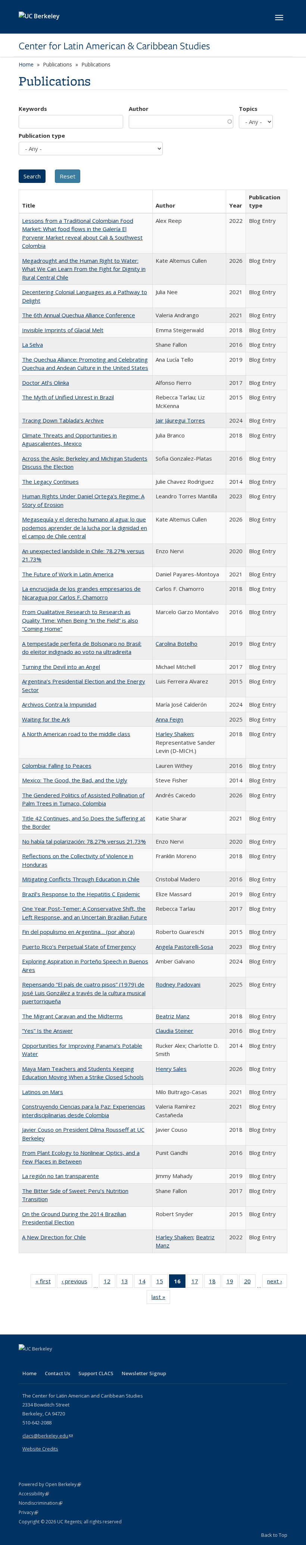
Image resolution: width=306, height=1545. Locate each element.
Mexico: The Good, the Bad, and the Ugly (74, 780)
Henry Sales (171, 1068)
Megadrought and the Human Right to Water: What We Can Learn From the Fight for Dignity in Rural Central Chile (84, 269)
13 (127, 1282)
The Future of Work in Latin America (67, 574)
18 (215, 1282)
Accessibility (34, 1494)
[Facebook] (25, 1361)
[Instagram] (69, 1361)
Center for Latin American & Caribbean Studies (114, 46)
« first (45, 1282)
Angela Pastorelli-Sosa (184, 946)
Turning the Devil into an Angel (61, 666)
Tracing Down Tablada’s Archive (63, 420)
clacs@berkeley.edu (47, 1435)
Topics (248, 108)
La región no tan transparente (60, 1176)
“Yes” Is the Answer (47, 1030)
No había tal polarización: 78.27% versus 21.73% (84, 841)
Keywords (33, 108)
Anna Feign (169, 719)
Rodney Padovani (178, 984)
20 (250, 1282)
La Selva (32, 344)
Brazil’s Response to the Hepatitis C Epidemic (81, 894)
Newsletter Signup (144, 1373)
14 (144, 1282)
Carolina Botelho (176, 643)
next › (277, 1282)
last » (161, 1298)
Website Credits (40, 1448)
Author (139, 108)
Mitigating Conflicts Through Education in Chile (81, 879)
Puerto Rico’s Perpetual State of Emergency (79, 946)
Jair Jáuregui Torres (180, 420)
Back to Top (274, 1535)
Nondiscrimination (40, 1503)
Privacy (28, 1512)
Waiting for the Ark (46, 719)
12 (109, 1282)
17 (197, 1282)
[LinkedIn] (40, 1361)
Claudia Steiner (174, 1030)
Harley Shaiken (174, 734)
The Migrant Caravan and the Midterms (72, 1016)
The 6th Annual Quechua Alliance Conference (78, 315)
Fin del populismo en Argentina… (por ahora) (78, 931)
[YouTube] (54, 1361)
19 (232, 1282)
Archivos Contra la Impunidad (59, 704)
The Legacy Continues (50, 481)
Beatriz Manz (173, 1016)
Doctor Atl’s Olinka (45, 382)
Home (26, 64)
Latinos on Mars (42, 1092)
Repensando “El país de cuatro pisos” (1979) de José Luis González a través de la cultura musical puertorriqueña (84, 993)
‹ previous (77, 1282)
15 (162, 1282)
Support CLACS (95, 1373)
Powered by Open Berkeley (50, 1484)
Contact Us (57, 1373)
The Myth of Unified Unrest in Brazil (68, 397)
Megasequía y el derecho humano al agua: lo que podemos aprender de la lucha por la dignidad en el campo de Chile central (84, 527)
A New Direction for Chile (54, 1237)
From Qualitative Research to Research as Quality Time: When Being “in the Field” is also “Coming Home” (80, 620)
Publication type (42, 135)
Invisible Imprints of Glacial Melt (62, 330)
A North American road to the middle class (76, 734)
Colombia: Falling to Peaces (56, 765)
